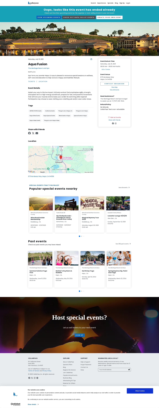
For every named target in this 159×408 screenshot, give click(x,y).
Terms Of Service (33, 371)
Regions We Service (69, 370)
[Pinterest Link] (37, 378)
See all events (123, 187)
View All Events (114, 90)
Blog (116, 3)
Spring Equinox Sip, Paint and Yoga (117, 272)
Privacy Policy (47, 371)
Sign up (79, 335)
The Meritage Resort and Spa (38, 68)
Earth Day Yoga (88, 271)
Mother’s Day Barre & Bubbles (64, 272)
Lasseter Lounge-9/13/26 (117, 216)
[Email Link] (37, 134)
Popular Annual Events (70, 375)
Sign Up (122, 3)
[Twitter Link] (33, 134)
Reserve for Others (69, 383)
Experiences (101, 3)
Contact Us (84, 367)
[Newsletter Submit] (129, 369)
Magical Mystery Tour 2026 (90, 218)
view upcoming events (49, 17)
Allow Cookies (140, 391)
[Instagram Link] (115, 124)
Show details (32, 404)
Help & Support (85, 362)
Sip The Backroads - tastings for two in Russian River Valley (64, 217)
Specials (110, 3)
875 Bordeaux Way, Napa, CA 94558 (41, 176)
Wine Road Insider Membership (38, 218)
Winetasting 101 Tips (69, 381)
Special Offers (67, 365)
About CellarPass (68, 362)
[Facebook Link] (29, 134)
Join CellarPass (68, 373)
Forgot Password (86, 365)
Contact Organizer (114, 84)
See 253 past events (122, 244)
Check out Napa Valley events (78, 17)
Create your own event (109, 17)
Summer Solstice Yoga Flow (38, 272)
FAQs (82, 370)
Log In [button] (128, 3)
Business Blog (67, 378)
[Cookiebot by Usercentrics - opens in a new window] (16, 404)
